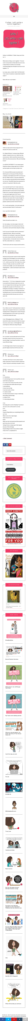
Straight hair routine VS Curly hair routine (17, 93)
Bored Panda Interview (11, 659)
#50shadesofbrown (10, 811)
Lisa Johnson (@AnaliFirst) (14, 331)
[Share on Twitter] (8, 1019)
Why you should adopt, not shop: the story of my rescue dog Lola (13, 733)
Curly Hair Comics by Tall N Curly (16, 108)
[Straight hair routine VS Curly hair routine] (18, 88)
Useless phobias (9, 850)
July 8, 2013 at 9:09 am (13, 304)
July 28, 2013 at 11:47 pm (13, 216)
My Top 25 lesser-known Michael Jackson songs (12, 888)
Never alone (8, 868)
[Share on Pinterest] (14, 1019)
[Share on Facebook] (3, 1019)
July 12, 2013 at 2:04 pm (13, 277)
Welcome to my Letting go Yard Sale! (12, 687)
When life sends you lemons (13, 1003)
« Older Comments (7, 438)
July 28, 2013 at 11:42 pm (13, 144)
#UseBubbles (9, 640)
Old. (6, 957)
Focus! (7, 776)
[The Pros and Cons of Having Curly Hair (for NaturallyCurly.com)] (7, 88)
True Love (8, 831)
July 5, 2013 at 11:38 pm (13, 355)
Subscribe (10, 469)
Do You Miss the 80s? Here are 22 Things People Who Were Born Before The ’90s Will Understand (13, 928)
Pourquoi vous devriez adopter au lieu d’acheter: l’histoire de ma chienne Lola (13, 907)
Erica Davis (10, 275)
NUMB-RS (8, 794)
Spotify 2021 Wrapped (11, 976)
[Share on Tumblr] (19, 1019)
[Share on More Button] (25, 1019)
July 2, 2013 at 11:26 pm (13, 371)
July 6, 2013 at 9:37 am (13, 332)
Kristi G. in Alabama (12, 302)
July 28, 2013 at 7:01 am (13, 252)
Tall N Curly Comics (14, 7)
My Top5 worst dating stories (13, 715)
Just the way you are (11, 754)
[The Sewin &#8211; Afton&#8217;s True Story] (7, 100)
